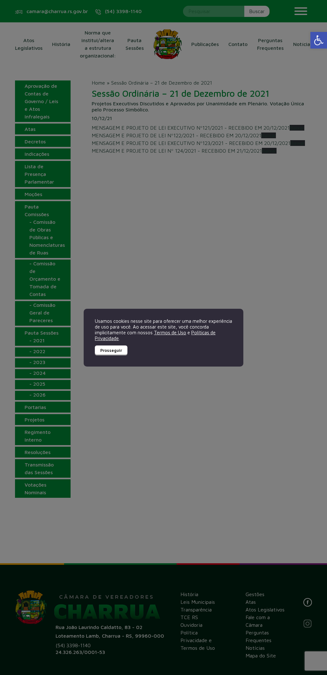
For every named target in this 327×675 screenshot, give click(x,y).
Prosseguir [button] (111, 350)
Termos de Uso (170, 332)
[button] (318, 40)
